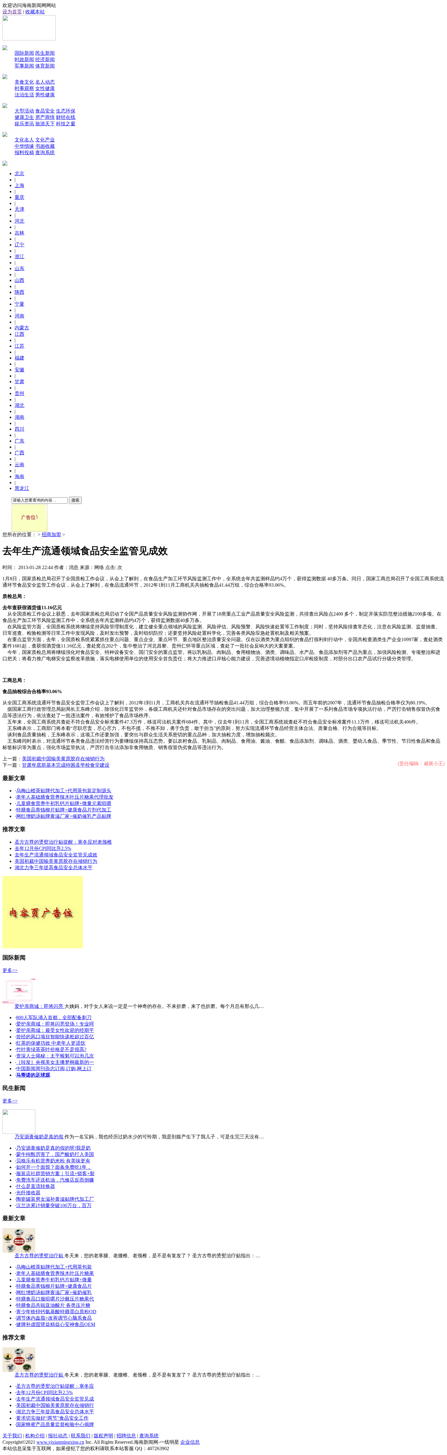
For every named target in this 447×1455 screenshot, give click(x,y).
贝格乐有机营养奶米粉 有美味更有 (53, 1160)
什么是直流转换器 (35, 1186)
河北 (19, 221)
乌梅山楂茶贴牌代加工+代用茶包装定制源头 (63, 790)
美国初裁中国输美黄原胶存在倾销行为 (63, 758)
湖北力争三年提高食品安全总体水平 (53, 867)
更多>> (10, 970)
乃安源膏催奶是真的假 (39, 1136)
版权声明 (103, 1435)
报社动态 (58, 1435)
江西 (19, 334)
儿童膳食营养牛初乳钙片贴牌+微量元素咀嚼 (63, 803)
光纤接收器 (28, 1192)
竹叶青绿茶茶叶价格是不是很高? (51, 1049)
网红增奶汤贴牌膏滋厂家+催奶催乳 (54, 1292)
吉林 (19, 232)
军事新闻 (24, 65)
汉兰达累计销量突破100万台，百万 (54, 1205)
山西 (19, 280)
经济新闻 (45, 59)
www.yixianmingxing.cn (60, 1442)
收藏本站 (35, 11)
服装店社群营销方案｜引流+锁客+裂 (55, 1173)
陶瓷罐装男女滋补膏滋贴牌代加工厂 (55, 1199)
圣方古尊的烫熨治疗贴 (39, 1255)
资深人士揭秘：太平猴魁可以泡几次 (55, 1055)
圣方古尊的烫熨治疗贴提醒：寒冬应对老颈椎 (63, 842)
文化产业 (45, 139)
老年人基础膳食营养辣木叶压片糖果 (55, 1273)
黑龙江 (22, 488)
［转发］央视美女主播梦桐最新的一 (55, 1062)
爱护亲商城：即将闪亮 (39, 1006)
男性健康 (45, 94)
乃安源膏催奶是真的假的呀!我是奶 (53, 1148)
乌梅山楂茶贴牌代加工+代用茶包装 (54, 1266)
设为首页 (12, 11)
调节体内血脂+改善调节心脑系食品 (54, 1318)
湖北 (19, 405)
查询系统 (45, 152)
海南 (19, 476)
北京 (19, 173)
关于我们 (12, 1435)
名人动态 (45, 82)
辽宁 (19, 244)
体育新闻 (45, 65)
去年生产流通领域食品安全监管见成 (55, 1398)
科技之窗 (65, 123)
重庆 (19, 197)
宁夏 (19, 304)
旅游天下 (45, 123)
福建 (19, 357)
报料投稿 (24, 152)
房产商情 (45, 117)
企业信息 (190, 1442)
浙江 (19, 256)
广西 (19, 452)
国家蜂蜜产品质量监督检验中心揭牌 (55, 1424)
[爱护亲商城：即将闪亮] (18, 1001)
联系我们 (80, 1435)
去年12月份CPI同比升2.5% (43, 848)
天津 (19, 209)
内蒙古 (22, 327)
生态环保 (65, 110)
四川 (19, 429)
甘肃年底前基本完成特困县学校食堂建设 (65, 765)
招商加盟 (51, 534)
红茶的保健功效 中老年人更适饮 (50, 1043)
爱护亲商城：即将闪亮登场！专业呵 (55, 1023)
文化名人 (24, 139)
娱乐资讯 (24, 123)
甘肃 (19, 381)
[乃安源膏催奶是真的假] (18, 1132)
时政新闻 (24, 59)
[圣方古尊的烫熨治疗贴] (18, 1251)
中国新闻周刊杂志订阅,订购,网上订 (54, 1068)
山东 (19, 268)
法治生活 (24, 94)
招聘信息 (126, 1435)
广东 (19, 440)
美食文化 (24, 82)
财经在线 (65, 117)
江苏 (19, 346)
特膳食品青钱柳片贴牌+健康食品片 (54, 1286)
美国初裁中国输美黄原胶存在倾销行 (55, 1405)
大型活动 (24, 110)
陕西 (19, 292)
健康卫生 (24, 117)
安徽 (19, 369)
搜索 (75, 500)
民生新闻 (45, 53)
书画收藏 (45, 146)
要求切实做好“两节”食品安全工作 (52, 1418)
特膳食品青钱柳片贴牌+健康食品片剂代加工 (63, 809)
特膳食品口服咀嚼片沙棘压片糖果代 (55, 1298)
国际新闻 (24, 53)
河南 (19, 315)
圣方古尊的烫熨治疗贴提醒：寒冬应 (55, 1386)
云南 (19, 464)
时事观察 (24, 88)
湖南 (19, 417)
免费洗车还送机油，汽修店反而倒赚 (55, 1179)
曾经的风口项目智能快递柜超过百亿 (55, 1036)
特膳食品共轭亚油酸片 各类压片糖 (53, 1305)
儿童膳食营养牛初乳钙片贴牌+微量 (54, 1279)
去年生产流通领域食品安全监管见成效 (56, 854)
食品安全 (45, 110)
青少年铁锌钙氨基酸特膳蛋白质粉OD (56, 1311)
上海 (19, 185)
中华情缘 (24, 146)
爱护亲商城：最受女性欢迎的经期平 (55, 1030)
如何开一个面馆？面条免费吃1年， (54, 1167)
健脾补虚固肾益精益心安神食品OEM (55, 1324)
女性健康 (45, 88)
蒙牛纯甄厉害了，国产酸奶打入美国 (55, 1154)
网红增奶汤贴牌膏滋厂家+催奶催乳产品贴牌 (63, 816)
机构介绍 (35, 1435)
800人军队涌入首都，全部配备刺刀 (54, 1017)
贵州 (19, 393)
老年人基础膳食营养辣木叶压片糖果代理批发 (64, 797)
